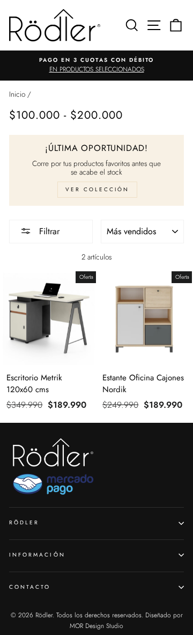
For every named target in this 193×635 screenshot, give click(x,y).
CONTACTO (29, 587)
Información (37, 555)
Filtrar (48, 231)
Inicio (17, 94)
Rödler (24, 522)
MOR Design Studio (96, 626)
